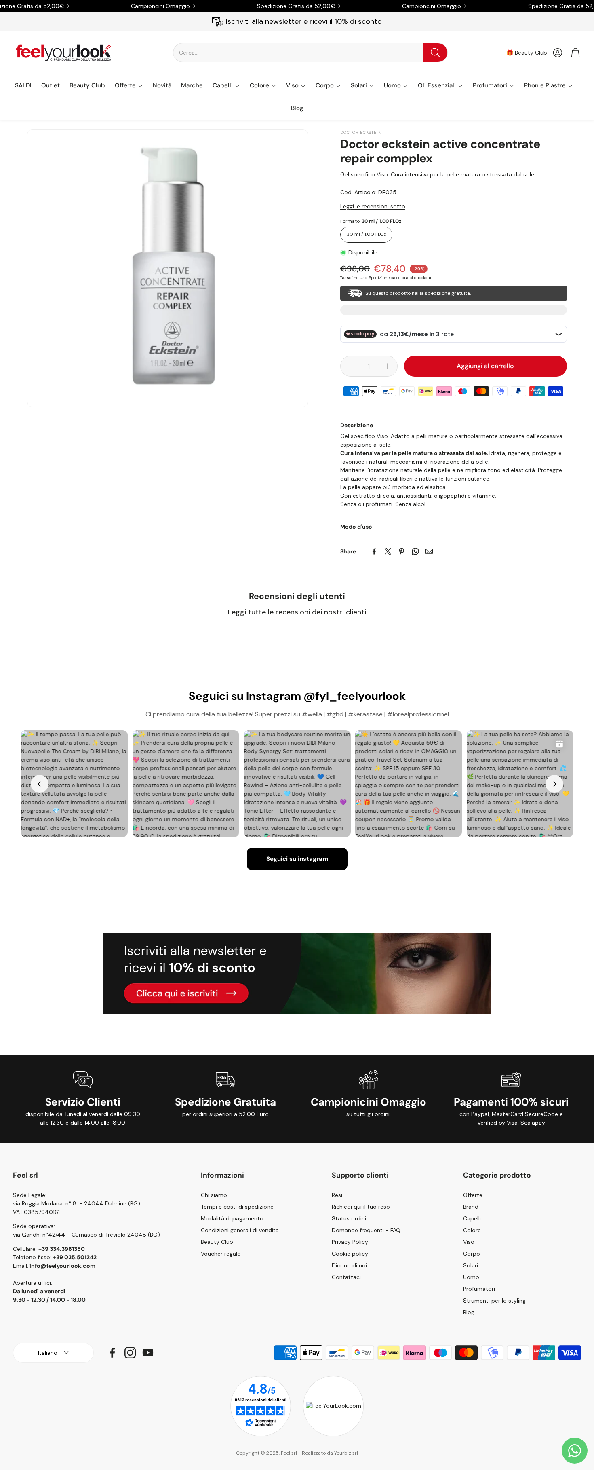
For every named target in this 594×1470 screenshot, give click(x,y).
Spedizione (379, 277)
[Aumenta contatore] (387, 366)
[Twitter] (388, 551)
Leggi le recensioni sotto (372, 206)
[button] (310, 52)
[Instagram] (130, 1352)
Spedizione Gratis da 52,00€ (296, 6)
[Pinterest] (401, 551)
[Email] (429, 551)
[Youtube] (148, 1352)
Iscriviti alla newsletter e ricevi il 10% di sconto (304, 21)
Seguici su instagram (297, 859)
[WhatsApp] (415, 551)
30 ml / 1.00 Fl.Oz (366, 234)
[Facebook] (374, 551)
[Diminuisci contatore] (350, 366)
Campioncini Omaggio (160, 6)
